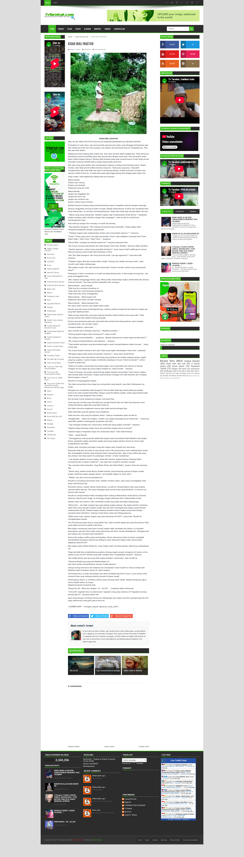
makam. (50, 420)
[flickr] (182, 2)
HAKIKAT (108, 28)
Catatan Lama (144, 746)
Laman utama (109, 746)
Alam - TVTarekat (175, 783)
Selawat (50, 307)
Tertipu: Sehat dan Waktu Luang (65, 3)
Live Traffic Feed (178, 760)
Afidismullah (99, 776)
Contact (155, 840)
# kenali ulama (52, 245)
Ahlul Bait (50, 254)
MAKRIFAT (97, 28)
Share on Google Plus (123, 616)
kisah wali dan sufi (54, 416)
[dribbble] (187, 2)
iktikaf (49, 402)
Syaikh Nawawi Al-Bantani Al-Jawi (52, 327)
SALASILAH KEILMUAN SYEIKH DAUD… (177, 792)
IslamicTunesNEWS (90, 764)
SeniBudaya (51, 311)
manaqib (50, 424)
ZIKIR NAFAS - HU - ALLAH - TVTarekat (174, 797)
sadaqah (50, 431)
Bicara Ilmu (51, 258)
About (147, 840)
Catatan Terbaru (74, 746)
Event (49, 265)
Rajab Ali (128, 802)
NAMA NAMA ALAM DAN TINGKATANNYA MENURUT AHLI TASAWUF (67, 772)
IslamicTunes (97, 840)
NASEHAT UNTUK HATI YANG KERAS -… (177, 810)
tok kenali (51, 438)
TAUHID (78, 28)
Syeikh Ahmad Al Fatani (56, 343)
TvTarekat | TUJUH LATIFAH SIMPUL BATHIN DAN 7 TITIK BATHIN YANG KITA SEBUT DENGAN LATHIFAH (65, 798)
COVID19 (50, 262)
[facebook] (166, 2)
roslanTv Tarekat (131, 815)
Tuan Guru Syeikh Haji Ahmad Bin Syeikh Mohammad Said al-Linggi (54, 385)
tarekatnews (51, 435)
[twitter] (171, 2)
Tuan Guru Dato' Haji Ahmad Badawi (53, 368)
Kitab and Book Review (55, 282)
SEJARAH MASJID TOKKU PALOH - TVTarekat (177, 766)
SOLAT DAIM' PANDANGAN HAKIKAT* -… (177, 786)
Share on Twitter (102, 616)
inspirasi (50, 406)
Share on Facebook (80, 616)
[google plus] (197, 2)
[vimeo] (176, 2)
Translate (139, 763)
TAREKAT (61, 28)
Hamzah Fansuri (53, 272)
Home (52, 28)
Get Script (171, 819)
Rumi (49, 300)
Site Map (164, 840)
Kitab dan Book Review (55, 285)
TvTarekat (128, 808)
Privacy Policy (175, 840)
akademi (50, 395)
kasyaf (49, 409)
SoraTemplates (78, 840)
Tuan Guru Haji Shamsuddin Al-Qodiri (52, 373)
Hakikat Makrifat (53, 269)
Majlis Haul (51, 289)
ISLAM (69, 28)
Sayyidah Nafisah (53, 304)
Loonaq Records (130, 799)
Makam (49, 293)
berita (49, 398)
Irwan (96, 810)
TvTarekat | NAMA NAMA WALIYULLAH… (175, 803)
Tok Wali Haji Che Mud (55, 359)
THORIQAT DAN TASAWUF (135, 805)
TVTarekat (165, 778)
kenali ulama (52, 413)
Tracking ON (185, 819)
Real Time (178, 819)
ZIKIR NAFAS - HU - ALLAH (64, 822)
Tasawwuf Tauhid (53, 356)
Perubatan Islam (53, 296)
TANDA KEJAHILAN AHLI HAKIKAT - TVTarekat (176, 773)
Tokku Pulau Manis (54, 363)
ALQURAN (87, 28)
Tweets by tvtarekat (167, 345)
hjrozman (128, 812)
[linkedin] (192, 2)
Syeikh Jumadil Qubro (55, 346)
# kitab (187, 371)
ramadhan (51, 427)
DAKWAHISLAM (119, 28)
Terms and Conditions (190, 840)
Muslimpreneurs (89, 766)
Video (49, 391)
